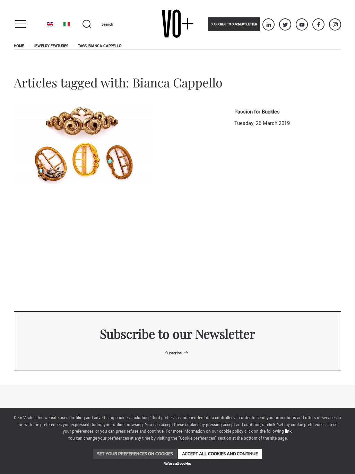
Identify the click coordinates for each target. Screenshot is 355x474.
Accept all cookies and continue (220, 453)
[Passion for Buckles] (83, 144)
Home (19, 46)
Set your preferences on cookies (135, 453)
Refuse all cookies (177, 463)
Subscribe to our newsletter (234, 24)
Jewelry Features (51, 46)
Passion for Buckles (257, 112)
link (288, 431)
